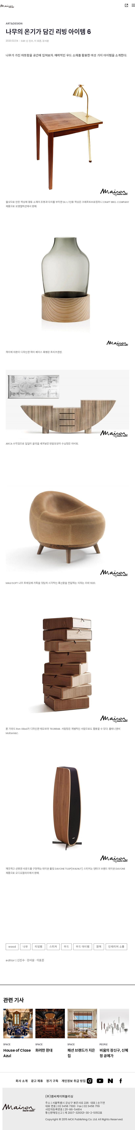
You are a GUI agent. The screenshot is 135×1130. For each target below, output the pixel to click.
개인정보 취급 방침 (74, 1081)
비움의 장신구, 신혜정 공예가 (114, 1053)
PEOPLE (104, 1044)
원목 (98, 947)
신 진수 (29, 41)
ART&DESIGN (14, 23)
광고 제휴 (37, 1081)
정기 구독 (52, 1081)
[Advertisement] (67, 918)
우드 (66, 947)
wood (12, 947)
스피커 (53, 947)
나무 (25, 947)
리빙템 (38, 947)
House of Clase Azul (17, 1053)
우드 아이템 (82, 947)
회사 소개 (22, 1081)
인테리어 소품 (116, 947)
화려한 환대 (43, 1050)
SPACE (6, 1044)
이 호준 (37, 41)
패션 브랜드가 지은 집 (81, 1053)
